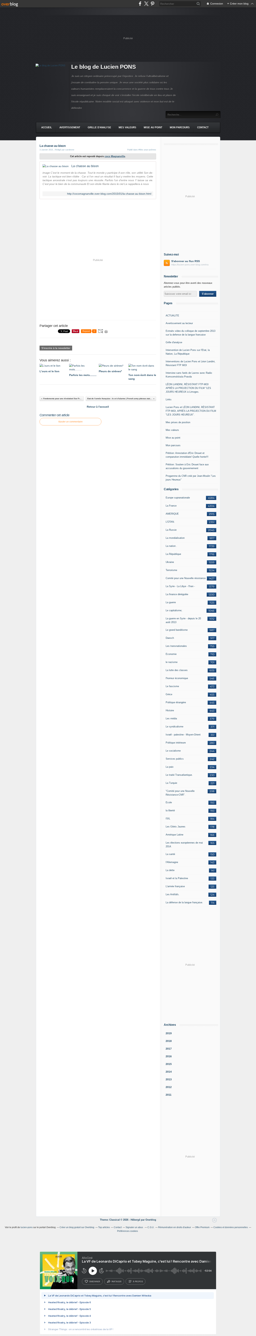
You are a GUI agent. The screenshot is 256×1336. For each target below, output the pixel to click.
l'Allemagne (172, 862)
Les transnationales (176, 646)
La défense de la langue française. (184, 902)
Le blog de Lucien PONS (103, 67)
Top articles (104, 1227)
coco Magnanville (115, 156)
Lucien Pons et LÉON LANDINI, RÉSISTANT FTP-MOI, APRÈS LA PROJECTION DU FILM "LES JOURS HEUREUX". (191, 411)
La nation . (171, 546)
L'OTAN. (170, 521)
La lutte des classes (177, 670)
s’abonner (94, 1281)
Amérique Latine (174, 834)
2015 (169, 1064)
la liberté (170, 810)
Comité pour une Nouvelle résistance (186, 578)
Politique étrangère (176, 702)
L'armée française (175, 886)
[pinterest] (152, 3)
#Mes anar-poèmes (147, 150)
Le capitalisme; (174, 610)
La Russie (171, 529)
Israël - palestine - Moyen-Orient (183, 734)
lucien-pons (27, 1227)
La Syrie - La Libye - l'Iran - (180, 586)
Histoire (170, 710)
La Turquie (171, 783)
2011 (168, 1094)
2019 (169, 1033)
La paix (170, 766)
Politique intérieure (176, 742)
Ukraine (170, 562)
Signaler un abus (135, 1227)
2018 (169, 1040)
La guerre (171, 602)
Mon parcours (180, 127)
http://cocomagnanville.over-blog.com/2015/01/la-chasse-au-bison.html (109, 193)
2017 (169, 1048)
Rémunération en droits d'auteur (174, 1227)
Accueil (46, 127)
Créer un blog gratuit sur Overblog (77, 1227)
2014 (169, 1071)
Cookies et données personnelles (230, 1227)
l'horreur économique (177, 678)
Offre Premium (202, 1227)
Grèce (169, 694)
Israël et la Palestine (177, 878)
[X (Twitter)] (146, 3)
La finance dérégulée (177, 594)
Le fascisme (172, 686)
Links (168, 399)
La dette (170, 870)
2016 (169, 1056)
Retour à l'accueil (98, 406)
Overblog (150, 1219)
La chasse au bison (85, 166)
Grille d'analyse (99, 127)
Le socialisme (173, 750)
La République (173, 554)
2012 (169, 1087)
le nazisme (171, 662)
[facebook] (140, 3)
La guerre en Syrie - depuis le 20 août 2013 (183, 620)
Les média (171, 718)
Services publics (175, 758)
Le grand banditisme (177, 629)
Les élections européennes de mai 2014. (184, 844)
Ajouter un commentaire (70, 421)
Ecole (169, 802)
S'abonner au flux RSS (185, 261)
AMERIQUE (172, 513)
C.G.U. (150, 1227)
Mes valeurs (127, 127)
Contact (203, 127)
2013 (169, 1079)
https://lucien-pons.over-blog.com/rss (190, 264)
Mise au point (153, 127)
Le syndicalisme (174, 726)
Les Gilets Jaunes (175, 826)
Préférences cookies (127, 1231)
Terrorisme (171, 570)
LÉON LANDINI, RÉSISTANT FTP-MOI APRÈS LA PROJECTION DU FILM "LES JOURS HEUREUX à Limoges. (188, 388)
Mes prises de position (178, 422)
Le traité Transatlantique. (179, 774)
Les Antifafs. (172, 894)
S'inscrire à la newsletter (55, 348)
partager (116, 1281)
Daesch (170, 638)
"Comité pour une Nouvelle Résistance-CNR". (180, 793)
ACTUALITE (172, 315)
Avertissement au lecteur (179, 323)
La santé (170, 854)
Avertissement (69, 127)
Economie (171, 654)
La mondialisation (175, 537)
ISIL (168, 818)
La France (171, 505)
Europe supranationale (178, 497)
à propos (138, 1281)
